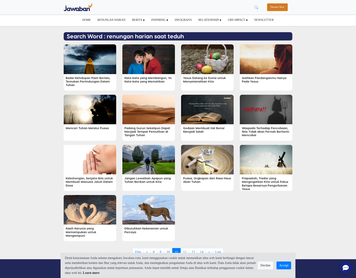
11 (176, 252)
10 (168, 252)
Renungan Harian (111, 19)
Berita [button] (137, 19)
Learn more (91, 272)
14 (201, 252)
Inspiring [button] (158, 19)
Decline (265, 265)
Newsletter (264, 19)
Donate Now (277, 7)
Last (218, 252)
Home (86, 19)
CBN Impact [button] (237, 19)
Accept (283, 265)
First (138, 252)
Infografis (183, 19)
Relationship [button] (209, 19)
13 (193, 252)
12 (184, 252)
